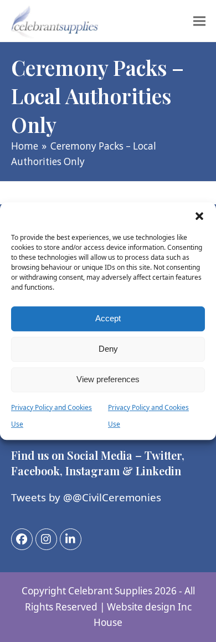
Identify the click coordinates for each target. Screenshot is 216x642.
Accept (108, 318)
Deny (108, 348)
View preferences (108, 379)
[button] (199, 216)
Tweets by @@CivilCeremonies (86, 497)
